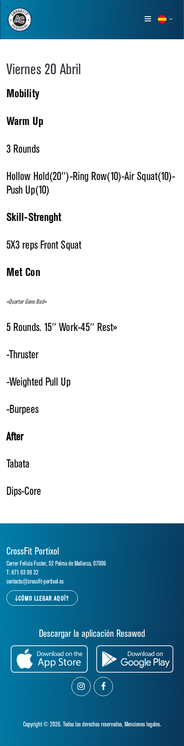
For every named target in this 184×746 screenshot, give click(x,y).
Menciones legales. (143, 724)
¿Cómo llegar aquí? (42, 598)
